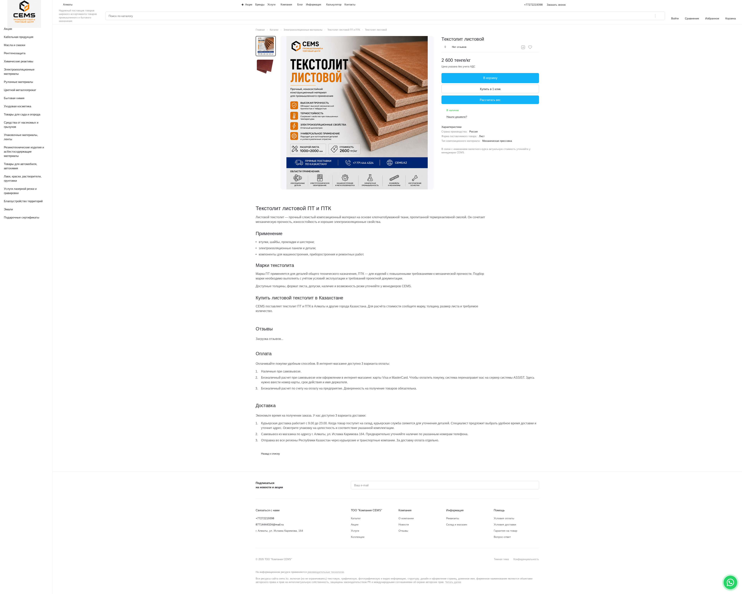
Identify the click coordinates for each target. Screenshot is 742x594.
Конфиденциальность (526, 559)
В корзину (490, 78)
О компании (406, 518)
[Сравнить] (523, 47)
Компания (404, 510)
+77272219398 (533, 4)
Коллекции (357, 536)
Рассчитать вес (490, 99)
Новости (403, 524)
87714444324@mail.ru (270, 524)
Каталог (356, 518)
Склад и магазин (456, 524)
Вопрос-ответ (502, 536)
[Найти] (660, 16)
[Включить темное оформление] (734, 4)
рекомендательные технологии (326, 572)
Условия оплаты (504, 518)
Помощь (499, 510)
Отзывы (403, 530)
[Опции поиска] (642, 16)
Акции (354, 524)
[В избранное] (530, 47)
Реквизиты (452, 518)
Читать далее (453, 582)
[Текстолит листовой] (357, 112)
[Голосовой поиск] (651, 16)
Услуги (355, 530)
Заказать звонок (556, 4)
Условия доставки (505, 524)
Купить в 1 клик (490, 89)
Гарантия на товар (505, 530)
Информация (455, 510)
